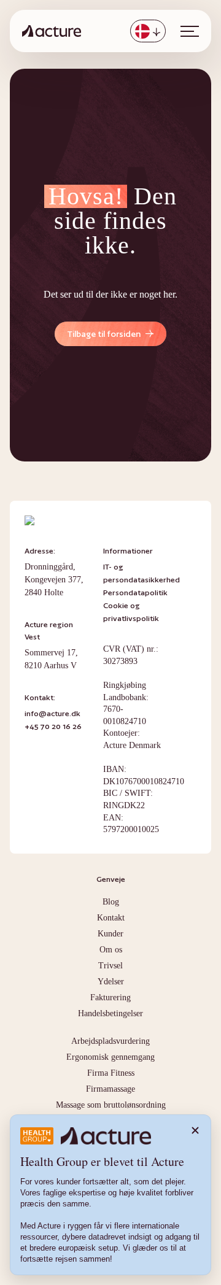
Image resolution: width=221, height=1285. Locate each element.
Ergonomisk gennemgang (110, 1057)
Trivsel (110, 965)
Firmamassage (110, 1089)
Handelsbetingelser (110, 1013)
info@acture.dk (52, 713)
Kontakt (111, 917)
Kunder (110, 933)
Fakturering (110, 997)
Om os (110, 949)
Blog (111, 901)
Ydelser (111, 981)
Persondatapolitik (135, 592)
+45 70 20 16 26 (53, 726)
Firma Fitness (110, 1073)
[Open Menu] (189, 31)
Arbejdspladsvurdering (110, 1041)
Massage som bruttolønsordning (111, 1104)
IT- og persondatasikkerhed (141, 573)
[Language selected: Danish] (148, 31)
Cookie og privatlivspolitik (131, 612)
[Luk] (195, 1130)
